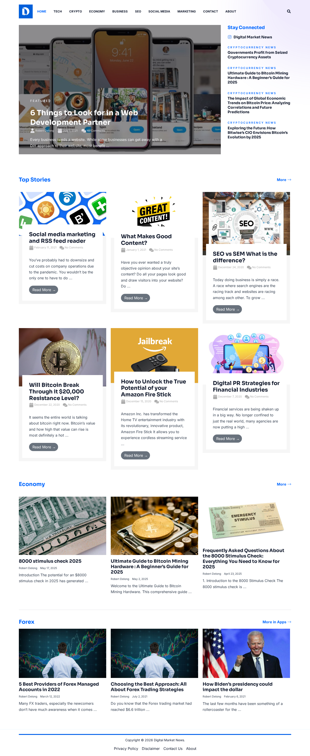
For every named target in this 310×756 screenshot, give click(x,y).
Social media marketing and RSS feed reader (62, 237)
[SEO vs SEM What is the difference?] (246, 223)
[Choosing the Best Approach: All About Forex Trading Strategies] (154, 653)
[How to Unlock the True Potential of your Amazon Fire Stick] (154, 355)
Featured (40, 101)
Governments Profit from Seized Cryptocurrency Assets (258, 54)
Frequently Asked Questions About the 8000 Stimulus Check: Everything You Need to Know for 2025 (243, 559)
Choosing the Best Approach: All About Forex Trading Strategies (149, 686)
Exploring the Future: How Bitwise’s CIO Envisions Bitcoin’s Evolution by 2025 (258, 133)
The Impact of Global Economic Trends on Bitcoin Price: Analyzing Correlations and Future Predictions (259, 105)
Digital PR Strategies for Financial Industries (246, 386)
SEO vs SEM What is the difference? (245, 257)
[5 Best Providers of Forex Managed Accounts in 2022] (62, 653)
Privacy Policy (126, 748)
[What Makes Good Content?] (154, 214)
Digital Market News (253, 37)
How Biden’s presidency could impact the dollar (238, 686)
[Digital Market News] (230, 37)
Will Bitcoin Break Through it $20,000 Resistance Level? (56, 392)
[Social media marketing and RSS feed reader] (62, 213)
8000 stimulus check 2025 (50, 561)
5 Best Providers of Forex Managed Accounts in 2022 (59, 686)
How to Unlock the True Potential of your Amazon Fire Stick (153, 388)
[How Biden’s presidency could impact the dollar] (246, 653)
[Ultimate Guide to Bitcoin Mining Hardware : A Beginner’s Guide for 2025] (154, 525)
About (191, 748)
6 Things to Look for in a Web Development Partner (84, 117)
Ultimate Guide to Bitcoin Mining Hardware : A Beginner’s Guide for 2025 (259, 78)
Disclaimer (151, 748)
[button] (289, 11)
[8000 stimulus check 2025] (62, 525)
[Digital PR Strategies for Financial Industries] (246, 356)
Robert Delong (44, 130)
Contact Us (172, 748)
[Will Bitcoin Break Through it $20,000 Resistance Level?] (62, 357)
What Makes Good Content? (146, 239)
